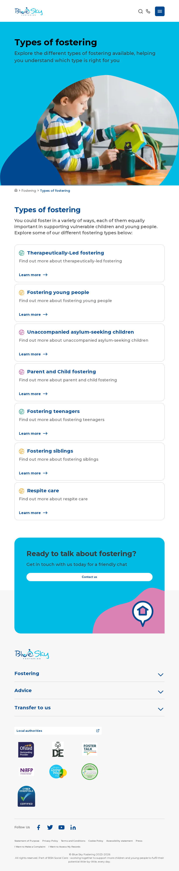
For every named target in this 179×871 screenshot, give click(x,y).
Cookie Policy (95, 840)
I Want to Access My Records (64, 846)
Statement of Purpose (26, 840)
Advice (23, 690)
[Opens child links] (161, 675)
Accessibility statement (119, 840)
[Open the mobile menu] (160, 11)
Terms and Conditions (73, 840)
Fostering (28, 191)
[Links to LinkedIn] (73, 827)
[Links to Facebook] (38, 827)
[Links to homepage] (16, 191)
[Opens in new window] (26, 749)
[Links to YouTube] (62, 827)
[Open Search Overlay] (140, 11)
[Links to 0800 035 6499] (148, 11)
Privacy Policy (50, 840)
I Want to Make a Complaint (29, 846)
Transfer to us (32, 708)
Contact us (89, 577)
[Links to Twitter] (50, 827)
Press (139, 840)
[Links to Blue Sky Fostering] (28, 11)
